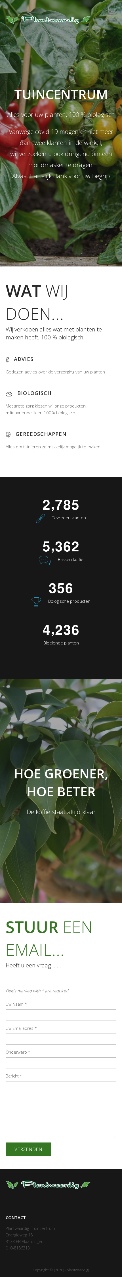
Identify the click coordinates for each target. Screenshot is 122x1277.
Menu (110, 20)
